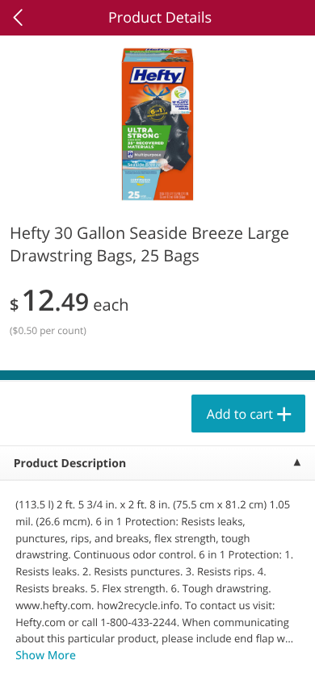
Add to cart (240, 414)
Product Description (70, 463)
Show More (45, 655)
